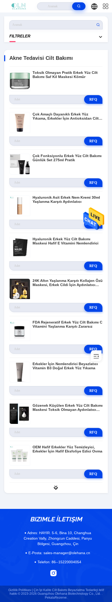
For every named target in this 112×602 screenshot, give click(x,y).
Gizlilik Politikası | (20, 590)
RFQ (93, 99)
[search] (78, 6)
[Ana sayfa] (18, 6)
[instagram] (53, 573)
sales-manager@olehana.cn (59, 553)
